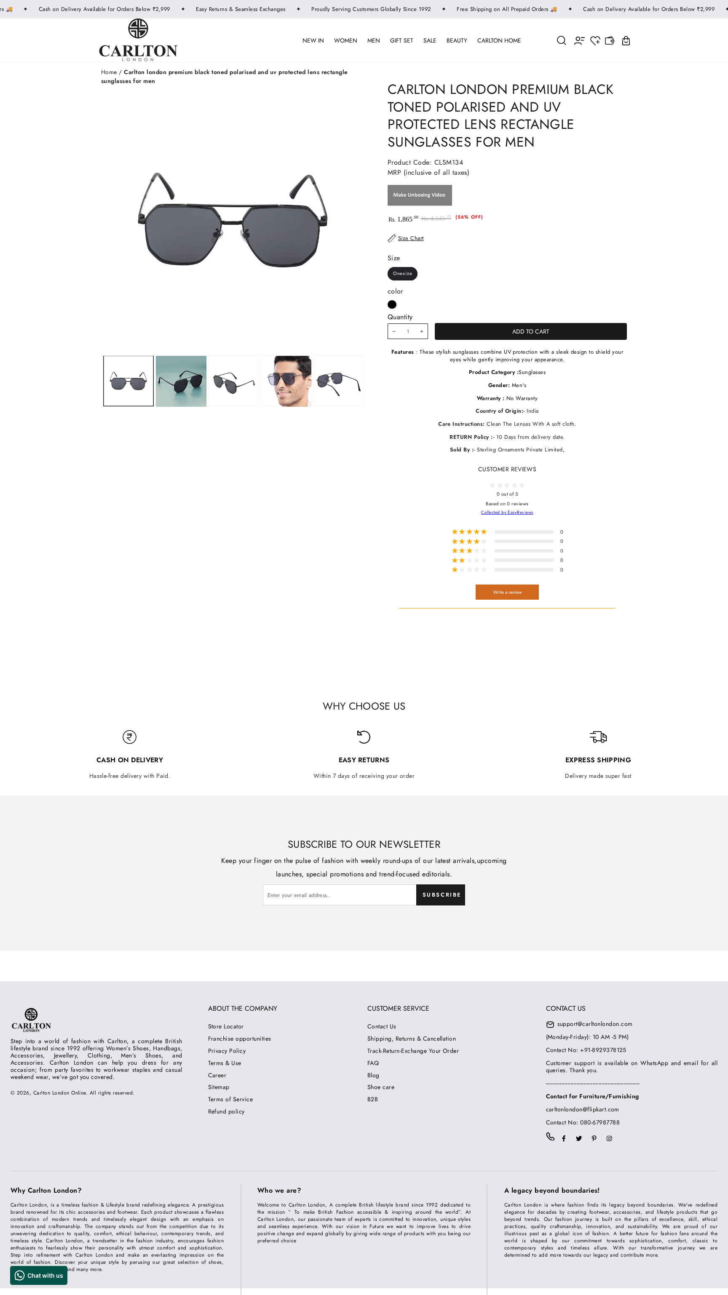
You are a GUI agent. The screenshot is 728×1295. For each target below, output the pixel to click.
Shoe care (380, 1087)
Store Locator (226, 1026)
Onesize (402, 273)
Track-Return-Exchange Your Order (413, 1051)
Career (217, 1075)
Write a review (507, 592)
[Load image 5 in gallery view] (338, 381)
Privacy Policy (227, 1051)
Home (109, 72)
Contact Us (381, 1026)
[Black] (392, 304)
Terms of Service (230, 1099)
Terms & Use (224, 1063)
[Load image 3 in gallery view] (233, 381)
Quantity (400, 317)
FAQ (373, 1063)
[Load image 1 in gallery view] (128, 381)
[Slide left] (179, 381)
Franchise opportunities (239, 1038)
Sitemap (219, 1087)
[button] (562, 40)
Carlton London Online (59, 1093)
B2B (372, 1099)
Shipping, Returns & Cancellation (411, 1038)
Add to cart (530, 331)
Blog (373, 1075)
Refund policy (226, 1111)
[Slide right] (285, 381)
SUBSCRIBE (442, 895)
